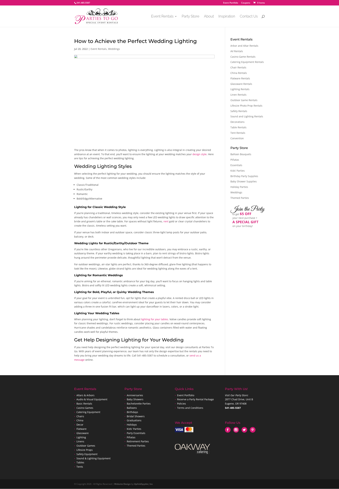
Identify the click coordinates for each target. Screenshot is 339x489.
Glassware (82, 433)
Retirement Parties (138, 441)
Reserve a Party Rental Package (195, 399)
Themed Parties (239, 198)
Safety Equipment (86, 454)
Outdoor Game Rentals (243, 100)
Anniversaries (135, 395)
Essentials (236, 165)
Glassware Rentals (241, 84)
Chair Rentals (238, 67)
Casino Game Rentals (242, 56)
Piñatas (234, 159)
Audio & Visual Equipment (91, 399)
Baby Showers (134, 399)
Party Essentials (136, 433)
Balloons (131, 407)
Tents (79, 466)
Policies (181, 403)
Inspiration (226, 16)
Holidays (132, 424)
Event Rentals (162, 16)
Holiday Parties (239, 187)
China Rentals (238, 73)
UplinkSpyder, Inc (143, 483)
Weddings (114, 49)
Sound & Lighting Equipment (93, 458)
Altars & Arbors (85, 395)
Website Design (122, 483)
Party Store (190, 16)
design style (199, 154)
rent (165, 221)
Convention (237, 138)
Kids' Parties (134, 429)
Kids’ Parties (237, 170)
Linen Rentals (238, 94)
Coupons (245, 3)
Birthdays (132, 412)
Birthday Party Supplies (244, 176)
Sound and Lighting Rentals (246, 116)
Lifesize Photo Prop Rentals (246, 105)
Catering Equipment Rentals (247, 62)
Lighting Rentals (239, 89)
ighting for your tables (155, 319)
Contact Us (249, 16)
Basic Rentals (84, 403)
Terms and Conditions (190, 407)
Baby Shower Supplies (243, 181)
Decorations (237, 122)
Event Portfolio (230, 3)
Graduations (134, 420)
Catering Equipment (88, 412)
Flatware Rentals (240, 78)
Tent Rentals (237, 132)
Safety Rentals (238, 111)
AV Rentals (236, 51)
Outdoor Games (85, 445)
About (209, 16)
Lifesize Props (84, 450)
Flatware (81, 429)
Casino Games (84, 407)
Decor (79, 424)
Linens (80, 441)
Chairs (80, 416)
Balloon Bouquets (240, 154)
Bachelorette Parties (139, 403)
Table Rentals (238, 127)
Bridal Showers (136, 416)
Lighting (81, 437)
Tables (80, 462)
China (79, 420)
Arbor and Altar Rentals (244, 45)
